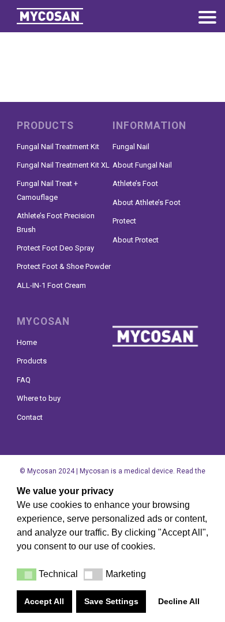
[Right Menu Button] (207, 19)
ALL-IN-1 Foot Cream (51, 285)
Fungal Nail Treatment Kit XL (63, 165)
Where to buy (39, 398)
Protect (124, 221)
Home (27, 342)
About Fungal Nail (142, 165)
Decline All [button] (179, 601)
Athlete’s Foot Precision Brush (56, 222)
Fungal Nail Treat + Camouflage (47, 190)
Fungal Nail (130, 146)
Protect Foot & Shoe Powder (64, 266)
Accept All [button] (44, 601)
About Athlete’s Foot (146, 202)
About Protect (135, 240)
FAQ (24, 380)
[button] (26, 574)
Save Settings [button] (111, 601)
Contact (30, 417)
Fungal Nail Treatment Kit (58, 146)
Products (32, 360)
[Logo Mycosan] (63, 16)
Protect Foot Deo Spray (55, 248)
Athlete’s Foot (135, 183)
